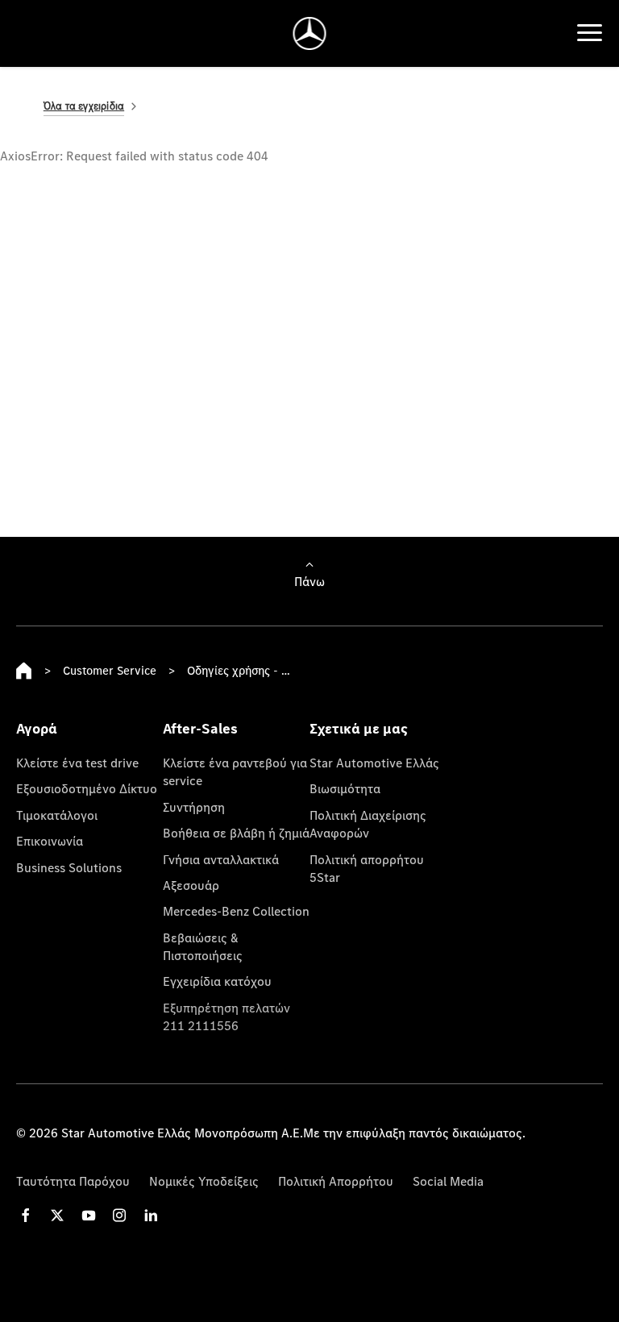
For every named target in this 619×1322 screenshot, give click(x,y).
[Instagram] (119, 1215)
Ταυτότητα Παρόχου (73, 1181)
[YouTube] (88, 1215)
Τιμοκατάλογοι (57, 815)
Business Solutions (69, 867)
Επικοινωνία (49, 841)
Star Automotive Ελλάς (374, 763)
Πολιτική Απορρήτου (335, 1181)
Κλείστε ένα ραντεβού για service (235, 771)
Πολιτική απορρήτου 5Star (367, 868)
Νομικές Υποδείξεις (204, 1181)
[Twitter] (57, 1215)
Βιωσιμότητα (345, 788)
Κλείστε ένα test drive (77, 763)
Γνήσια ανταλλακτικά (221, 859)
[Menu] (589, 33)
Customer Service (109, 670)
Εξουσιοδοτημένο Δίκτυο (86, 788)
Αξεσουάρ (191, 885)
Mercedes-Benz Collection (236, 911)
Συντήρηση (194, 807)
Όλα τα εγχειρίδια (84, 106)
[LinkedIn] (150, 1215)
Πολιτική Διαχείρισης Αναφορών (368, 824)
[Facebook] (25, 1215)
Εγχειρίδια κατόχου (217, 981)
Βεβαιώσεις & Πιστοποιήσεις (203, 946)
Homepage (24, 671)
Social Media (448, 1181)
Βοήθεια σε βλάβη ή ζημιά (236, 833)
